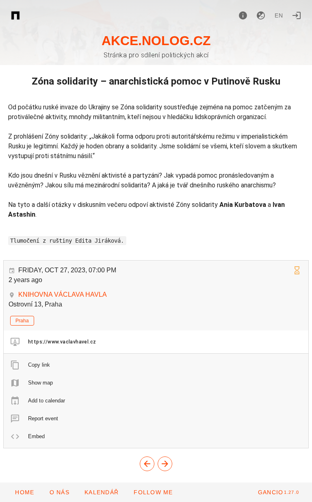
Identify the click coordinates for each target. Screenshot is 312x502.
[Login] (297, 15)
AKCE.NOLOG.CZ (156, 40)
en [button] (279, 15)
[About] (243, 15)
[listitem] (156, 342)
